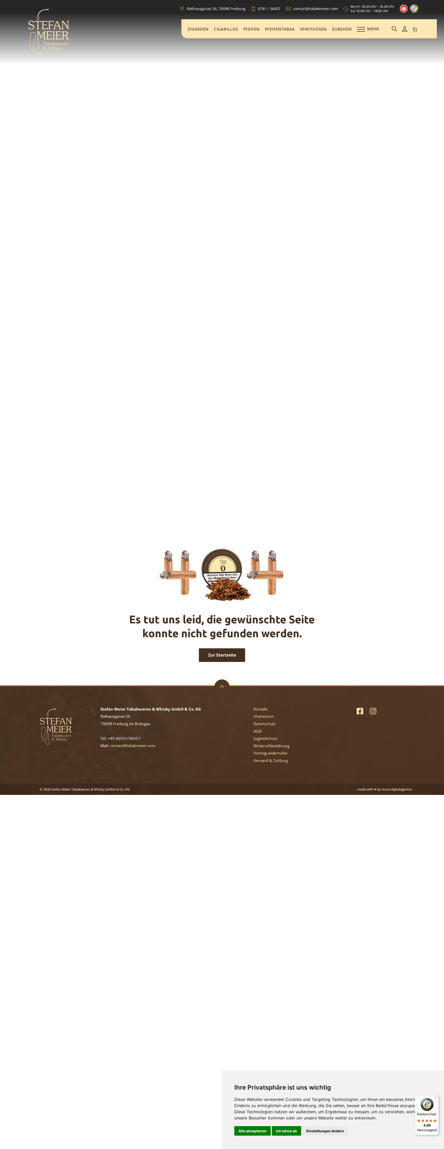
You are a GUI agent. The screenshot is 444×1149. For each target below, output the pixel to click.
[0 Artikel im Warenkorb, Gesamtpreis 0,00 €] (415, 29)
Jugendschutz (265, 738)
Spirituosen (313, 29)
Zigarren (198, 29)
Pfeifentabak (280, 29)
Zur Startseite (222, 655)
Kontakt (260, 709)
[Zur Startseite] (48, 55)
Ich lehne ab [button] (286, 1131)
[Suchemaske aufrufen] (394, 29)
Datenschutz (265, 723)
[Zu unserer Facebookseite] (360, 711)
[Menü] (436, 1098)
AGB (257, 731)
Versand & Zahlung (271, 760)
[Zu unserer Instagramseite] (373, 711)
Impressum (264, 716)
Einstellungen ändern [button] (325, 1131)
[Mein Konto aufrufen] (404, 29)
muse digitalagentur (397, 789)
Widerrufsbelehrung (272, 745)
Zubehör (342, 29)
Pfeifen (251, 29)
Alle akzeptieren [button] (252, 1131)
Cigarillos (226, 29)
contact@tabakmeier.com (132, 745)
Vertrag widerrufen (271, 753)
